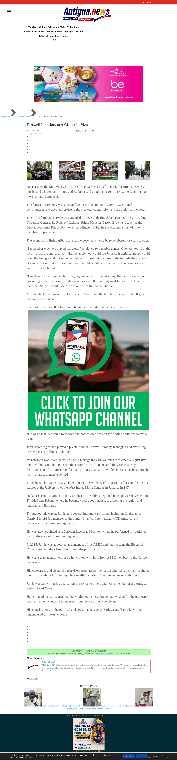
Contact (65, 36)
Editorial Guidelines (49, 36)
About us (79, 31)
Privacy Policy (81, 751)
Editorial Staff (34, 130)
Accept (128, 756)
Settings (156, 756)
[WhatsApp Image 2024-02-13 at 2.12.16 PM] (105, 178)
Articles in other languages (60, 31)
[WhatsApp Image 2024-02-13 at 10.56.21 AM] (39, 178)
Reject (142, 756)
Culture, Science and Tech (52, 27)
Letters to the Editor (34, 31)
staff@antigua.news (35, 133)
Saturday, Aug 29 (148, 2)
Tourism (32, 27)
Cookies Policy (95, 751)
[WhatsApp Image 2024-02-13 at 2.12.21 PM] (138, 178)
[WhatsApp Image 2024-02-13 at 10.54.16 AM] (72, 178)
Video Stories (73, 27)
